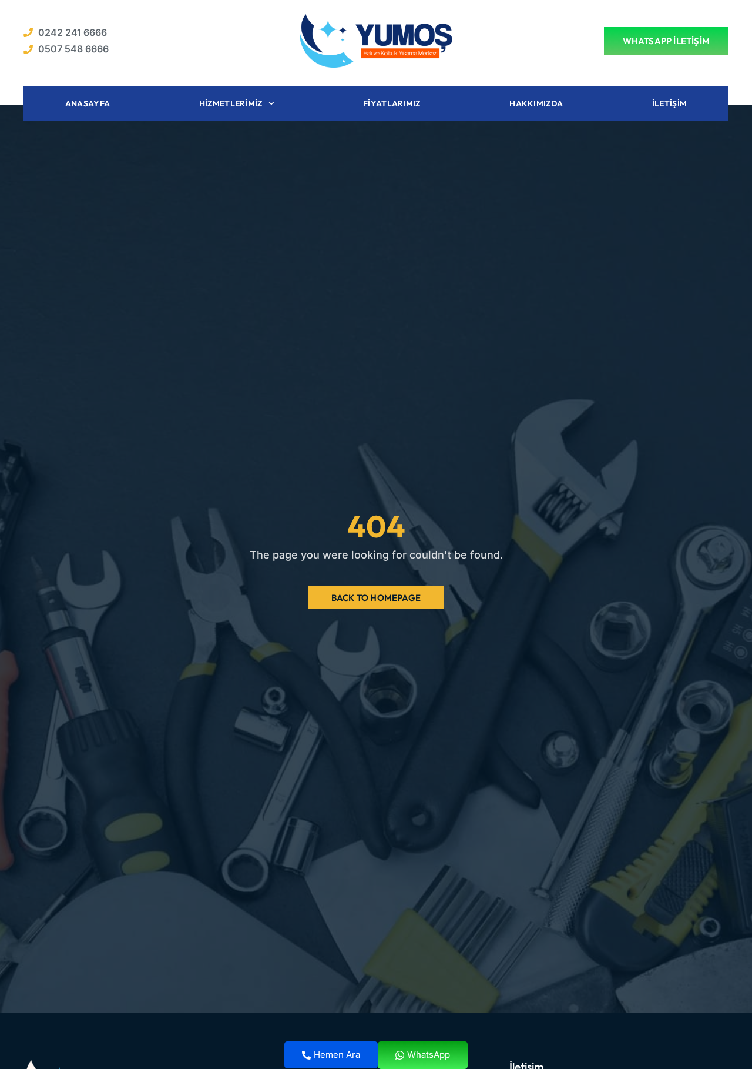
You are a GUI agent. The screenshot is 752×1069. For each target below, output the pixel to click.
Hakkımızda (536, 103)
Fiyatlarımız (392, 103)
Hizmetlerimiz (231, 103)
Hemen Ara (337, 1054)
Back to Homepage (376, 597)
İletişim (669, 103)
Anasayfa (87, 103)
